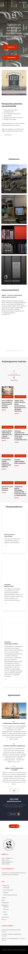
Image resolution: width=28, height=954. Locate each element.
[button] (25, 2)
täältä (8, 314)
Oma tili (5, 914)
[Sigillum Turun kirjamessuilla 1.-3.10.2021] (14, 775)
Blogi (14, 721)
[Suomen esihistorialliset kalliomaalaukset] (20, 451)
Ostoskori (6, 909)
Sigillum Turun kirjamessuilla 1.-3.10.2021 (13, 938)
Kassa (4, 912)
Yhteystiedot (5, 902)
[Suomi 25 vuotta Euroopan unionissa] (7, 478)
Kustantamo (5, 917)
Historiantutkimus (8, 890)
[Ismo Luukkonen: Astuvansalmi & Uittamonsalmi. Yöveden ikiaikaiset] (7, 392)
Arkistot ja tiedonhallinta (10, 895)
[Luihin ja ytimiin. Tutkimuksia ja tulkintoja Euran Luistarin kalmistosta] (7, 423)
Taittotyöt (5, 892)
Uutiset (13, 766)
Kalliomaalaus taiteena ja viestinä (11, 930)
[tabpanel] (14, 443)
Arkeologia (6, 887)
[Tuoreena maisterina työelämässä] (14, 753)
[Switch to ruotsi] (4, 919)
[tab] (14, 372)
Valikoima (5, 907)
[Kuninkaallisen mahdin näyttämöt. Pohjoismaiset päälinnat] (7, 451)
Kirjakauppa (5, 905)
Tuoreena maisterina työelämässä (11, 934)
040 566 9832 (6, 864)
